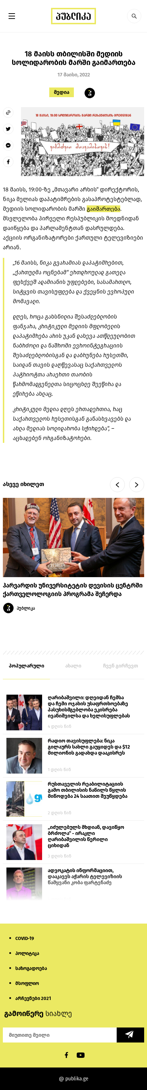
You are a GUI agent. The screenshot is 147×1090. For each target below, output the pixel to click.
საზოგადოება (31, 968)
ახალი (73, 666)
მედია (61, 92)
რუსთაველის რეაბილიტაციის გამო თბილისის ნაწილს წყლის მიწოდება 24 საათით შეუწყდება (87, 790)
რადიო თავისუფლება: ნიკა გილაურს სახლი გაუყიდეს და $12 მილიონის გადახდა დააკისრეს (89, 747)
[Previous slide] (117, 484)
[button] (134, 16)
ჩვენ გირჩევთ (120, 666)
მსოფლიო (27, 983)
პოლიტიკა (27, 953)
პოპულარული (26, 666)
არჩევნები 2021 (33, 998)
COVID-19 (24, 938)
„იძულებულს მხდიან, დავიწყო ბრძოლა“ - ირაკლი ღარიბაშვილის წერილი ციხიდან (86, 836)
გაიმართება (103, 208)
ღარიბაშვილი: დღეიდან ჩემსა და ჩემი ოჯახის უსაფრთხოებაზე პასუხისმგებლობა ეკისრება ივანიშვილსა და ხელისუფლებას (89, 707)
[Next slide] (136, 484)
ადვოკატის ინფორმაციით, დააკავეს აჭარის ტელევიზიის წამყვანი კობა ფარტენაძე (85, 877)
